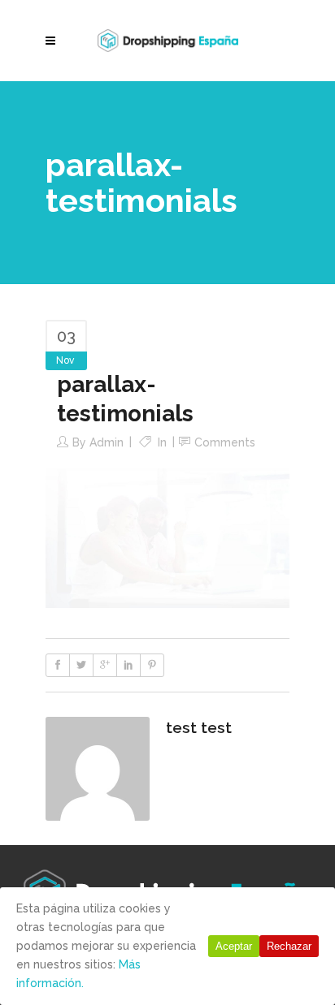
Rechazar (289, 946)
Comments (224, 442)
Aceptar (233, 946)
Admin (106, 442)
